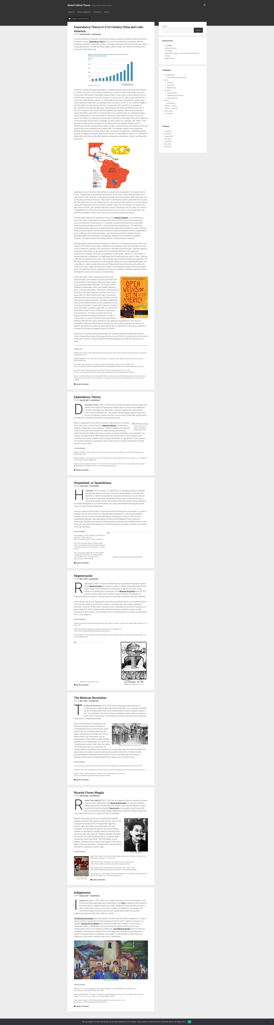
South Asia (170, 85)
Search (164, 26)
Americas (168, 90)
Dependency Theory (87, 397)
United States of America (175, 95)
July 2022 (168, 139)
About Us (71, 12)
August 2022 (169, 136)
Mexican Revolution (127, 591)
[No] (271, 1022)
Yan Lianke (168, 51)
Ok (189, 1022)
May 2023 (168, 134)
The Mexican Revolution (90, 698)
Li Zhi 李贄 (168, 45)
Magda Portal (169, 58)
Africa (167, 101)
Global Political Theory (78, 5)
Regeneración (83, 576)
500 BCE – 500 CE (171, 106)
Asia (166, 80)
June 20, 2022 (84, 400)
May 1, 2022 (83, 579)
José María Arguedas (121, 929)
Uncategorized (169, 75)
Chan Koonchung (170, 48)
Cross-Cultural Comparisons (176, 77)
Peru (124, 903)
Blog (105, 12)
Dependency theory (97, 42)
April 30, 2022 (84, 795)
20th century (169, 111)
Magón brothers (96, 586)
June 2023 (168, 131)
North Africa (171, 103)
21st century (169, 113)
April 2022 (168, 146)
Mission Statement (84, 12)
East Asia (170, 82)
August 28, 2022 (85, 34)
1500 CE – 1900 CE (171, 108)
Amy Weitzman (96, 34)
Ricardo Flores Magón (89, 792)
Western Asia (171, 88)
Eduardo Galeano (121, 218)
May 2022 (168, 144)
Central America (172, 98)
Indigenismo (82, 892)
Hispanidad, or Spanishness (92, 483)
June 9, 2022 (84, 486)
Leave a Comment (82, 384)
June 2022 (168, 141)
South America (172, 93)
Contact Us (97, 12)
